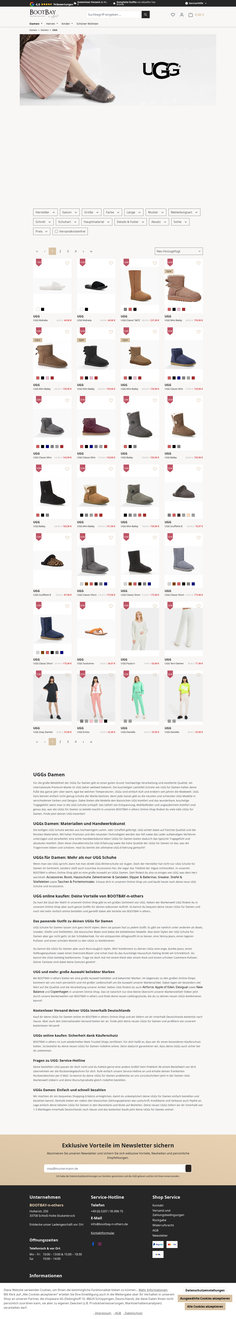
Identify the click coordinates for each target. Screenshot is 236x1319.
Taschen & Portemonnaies (76, 882)
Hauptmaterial (94, 222)
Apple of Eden (164, 987)
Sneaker (163, 877)
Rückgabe (159, 1220)
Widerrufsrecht (163, 1225)
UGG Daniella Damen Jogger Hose (129, 732)
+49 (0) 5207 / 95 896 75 (107, 1211)
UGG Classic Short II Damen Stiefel (87, 594)
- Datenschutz (133, 1313)
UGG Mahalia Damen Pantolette (40, 320)
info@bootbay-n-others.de (109, 1224)
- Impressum (102, 1313)
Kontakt (158, 1205)
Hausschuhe (82, 877)
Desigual (182, 987)
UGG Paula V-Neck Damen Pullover (128, 663)
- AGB (117, 1313)
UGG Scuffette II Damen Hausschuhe (173, 526)
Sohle (178, 222)
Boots (68, 877)
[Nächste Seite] (83, 251)
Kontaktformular (102, 1233)
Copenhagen (59, 992)
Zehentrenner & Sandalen (110, 877)
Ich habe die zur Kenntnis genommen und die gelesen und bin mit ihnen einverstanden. (118, 1176)
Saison (67, 212)
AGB (134, 1176)
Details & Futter (128, 222)
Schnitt (41, 222)
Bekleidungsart (182, 212)
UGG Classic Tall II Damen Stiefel (130, 320)
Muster (153, 212)
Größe (89, 212)
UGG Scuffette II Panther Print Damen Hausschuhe (42, 594)
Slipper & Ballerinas (143, 877)
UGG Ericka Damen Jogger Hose (85, 732)
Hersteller (43, 212)
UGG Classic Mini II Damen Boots (174, 388)
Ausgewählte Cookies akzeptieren (205, 1298)
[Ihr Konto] (181, 14)
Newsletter (160, 1235)
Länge (131, 212)
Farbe (110, 212)
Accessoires (54, 877)
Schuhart (65, 222)
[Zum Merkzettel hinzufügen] (67, 264)
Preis (39, 231)
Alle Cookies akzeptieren (205, 1306)
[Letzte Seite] (91, 251)
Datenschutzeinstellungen (205, 1290)
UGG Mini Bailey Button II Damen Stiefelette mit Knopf (86, 526)
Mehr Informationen (153, 1290)
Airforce (148, 987)
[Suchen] (146, 14)
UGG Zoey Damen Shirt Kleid (43, 732)
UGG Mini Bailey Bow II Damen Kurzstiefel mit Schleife (173, 320)
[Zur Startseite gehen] (44, 14)
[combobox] (114, 14)
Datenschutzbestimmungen (84, 1176)
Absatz (156, 222)
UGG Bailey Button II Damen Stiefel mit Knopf (130, 457)
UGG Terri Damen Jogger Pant (174, 663)
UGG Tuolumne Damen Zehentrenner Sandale (85, 663)
